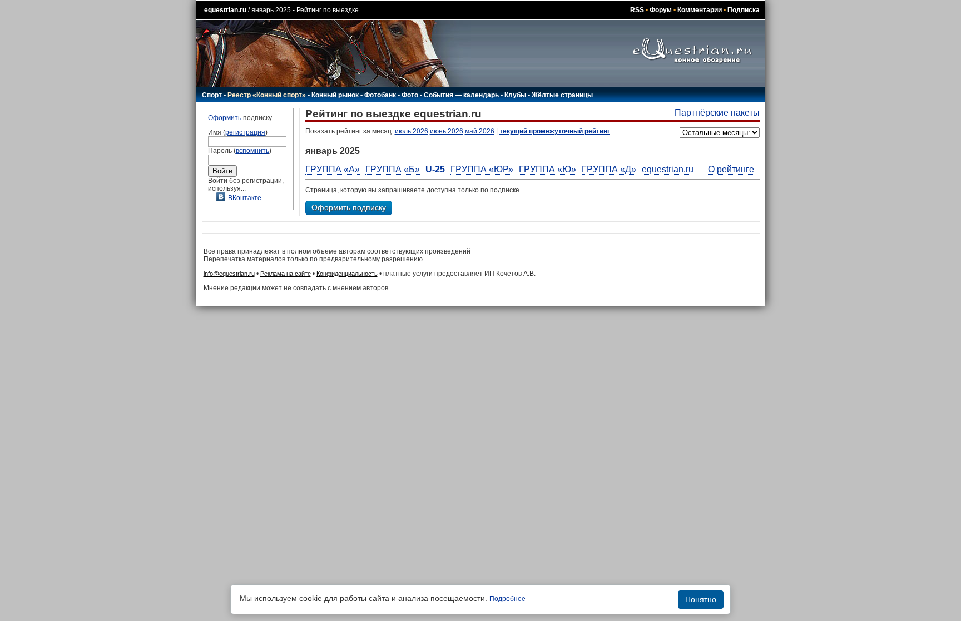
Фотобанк (380, 95)
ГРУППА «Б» (392, 169)
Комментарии (699, 10)
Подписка (743, 10)
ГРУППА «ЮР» (481, 169)
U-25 (435, 169)
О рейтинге (731, 169)
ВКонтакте (244, 198)
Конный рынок (335, 95)
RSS (637, 10)
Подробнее (507, 599)
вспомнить (252, 151)
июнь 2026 (446, 131)
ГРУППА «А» (332, 169)
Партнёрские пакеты (717, 112)
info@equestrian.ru (229, 273)
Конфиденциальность (347, 273)
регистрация (245, 132)
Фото (410, 95)
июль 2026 (411, 131)
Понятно (700, 599)
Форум (661, 10)
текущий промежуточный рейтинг (554, 131)
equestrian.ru (225, 10)
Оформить (224, 118)
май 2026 (479, 131)
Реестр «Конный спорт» (266, 95)
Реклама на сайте (285, 273)
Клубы (515, 95)
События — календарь (461, 95)
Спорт (212, 95)
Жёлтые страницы (562, 95)
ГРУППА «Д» (609, 169)
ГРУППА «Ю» (547, 169)
